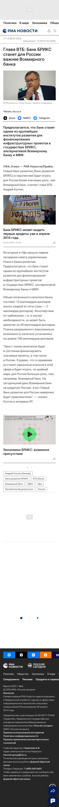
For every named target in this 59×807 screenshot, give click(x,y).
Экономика (38, 673)
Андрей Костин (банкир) (18, 473)
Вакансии (8, 693)
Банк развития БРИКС (16, 478)
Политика (8, 673)
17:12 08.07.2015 (12, 38)
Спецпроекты (11, 679)
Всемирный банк (14, 484)
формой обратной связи (16, 779)
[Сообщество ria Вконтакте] (33, 655)
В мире (51, 673)
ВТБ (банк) (38, 478)
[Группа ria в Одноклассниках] (45, 655)
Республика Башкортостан (19, 489)
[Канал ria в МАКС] (9, 655)
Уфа (40, 484)
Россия (41, 489)
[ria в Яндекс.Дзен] (21, 655)
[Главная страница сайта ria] (19, 30)
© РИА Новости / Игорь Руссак (17, 103)
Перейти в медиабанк (42, 103)
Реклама (27, 679)
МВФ (30, 484)
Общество (23, 673)
